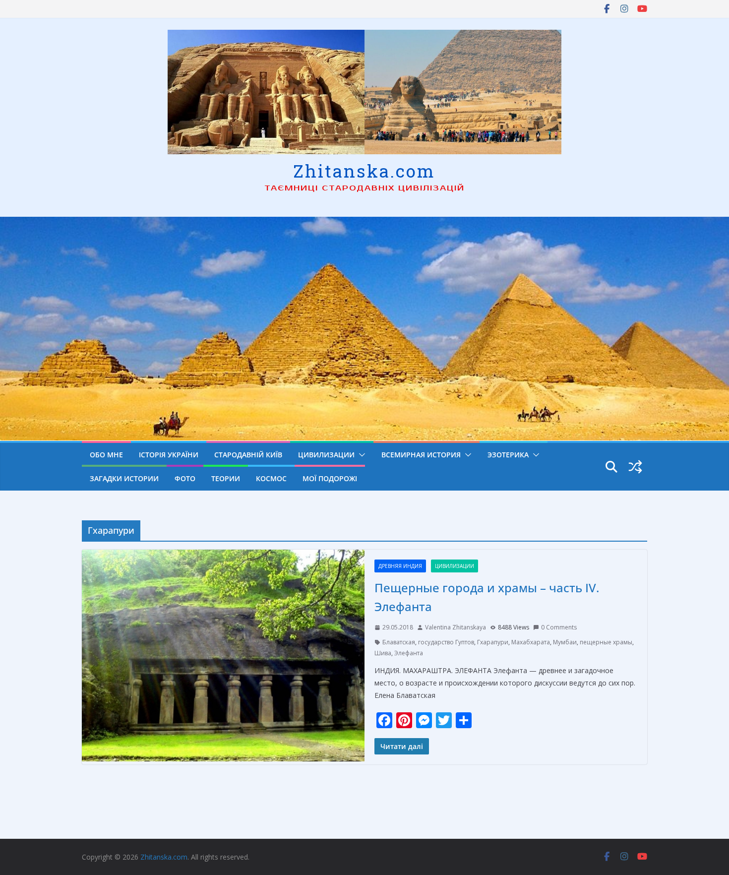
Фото (185, 478)
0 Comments (559, 627)
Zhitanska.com (364, 170)
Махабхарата (530, 642)
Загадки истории (124, 478)
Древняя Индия (400, 565)
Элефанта (408, 653)
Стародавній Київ (248, 454)
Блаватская (398, 642)
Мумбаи (565, 642)
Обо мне (106, 454)
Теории (225, 478)
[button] (360, 455)
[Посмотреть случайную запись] (635, 467)
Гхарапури (492, 642)
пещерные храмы (606, 642)
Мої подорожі (330, 478)
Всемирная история (421, 454)
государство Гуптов (446, 642)
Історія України (168, 454)
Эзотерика (508, 454)
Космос (271, 478)
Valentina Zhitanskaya (455, 627)
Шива (382, 653)
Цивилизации (326, 454)
